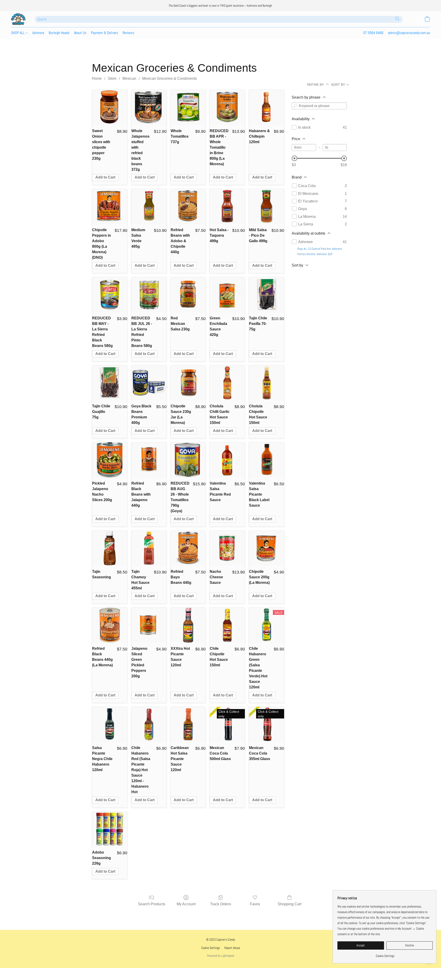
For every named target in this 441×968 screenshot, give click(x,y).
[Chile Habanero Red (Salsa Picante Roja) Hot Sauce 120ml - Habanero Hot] (149, 724)
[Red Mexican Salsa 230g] (188, 294)
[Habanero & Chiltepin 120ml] (266, 107)
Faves (255, 904)
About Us (80, 32)
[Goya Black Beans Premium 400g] (149, 382)
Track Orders (220, 904)
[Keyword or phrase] (295, 105)
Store (112, 78)
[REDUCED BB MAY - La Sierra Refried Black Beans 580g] (109, 294)
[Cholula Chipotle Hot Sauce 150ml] (266, 382)
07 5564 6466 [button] (373, 32)
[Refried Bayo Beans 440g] (188, 548)
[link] (385, 954)
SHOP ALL (18, 32)
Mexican (129, 78)
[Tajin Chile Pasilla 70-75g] (266, 294)
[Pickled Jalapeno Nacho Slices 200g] (109, 459)
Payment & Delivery (104, 32)
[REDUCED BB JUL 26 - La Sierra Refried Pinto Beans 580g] (149, 294)
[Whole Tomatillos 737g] (188, 107)
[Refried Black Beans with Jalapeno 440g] (149, 459)
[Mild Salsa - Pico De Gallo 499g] (266, 206)
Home (97, 78)
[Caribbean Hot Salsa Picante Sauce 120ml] (188, 724)
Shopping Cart (289, 904)
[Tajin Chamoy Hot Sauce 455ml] (149, 548)
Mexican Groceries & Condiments (169, 78)
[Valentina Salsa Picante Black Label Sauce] (266, 459)
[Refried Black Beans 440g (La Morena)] (109, 625)
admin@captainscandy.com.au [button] (409, 32)
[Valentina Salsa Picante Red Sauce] (227, 459)
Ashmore (38, 32)
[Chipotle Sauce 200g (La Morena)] (266, 548)
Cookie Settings (210, 948)
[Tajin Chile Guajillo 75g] (109, 382)
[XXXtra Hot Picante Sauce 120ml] (188, 625)
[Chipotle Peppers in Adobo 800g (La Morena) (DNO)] (109, 206)
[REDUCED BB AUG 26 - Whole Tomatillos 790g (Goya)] (188, 459)
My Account (186, 904)
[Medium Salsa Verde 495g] (149, 206)
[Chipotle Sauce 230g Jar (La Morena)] (188, 382)
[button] (18, 19)
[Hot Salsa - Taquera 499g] (227, 206)
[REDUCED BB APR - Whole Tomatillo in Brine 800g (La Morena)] (227, 107)
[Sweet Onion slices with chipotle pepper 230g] (109, 107)
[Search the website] (397, 19)
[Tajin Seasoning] (109, 548)
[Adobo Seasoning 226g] (109, 829)
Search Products (151, 904)
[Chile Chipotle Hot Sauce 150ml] (227, 625)
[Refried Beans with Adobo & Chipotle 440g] (188, 206)
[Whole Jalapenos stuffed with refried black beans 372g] (149, 107)
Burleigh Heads (59, 32)
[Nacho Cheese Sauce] (227, 548)
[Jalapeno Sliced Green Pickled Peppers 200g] (149, 625)
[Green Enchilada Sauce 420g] (227, 294)
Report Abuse (232, 948)
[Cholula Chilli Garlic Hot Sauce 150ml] (227, 382)
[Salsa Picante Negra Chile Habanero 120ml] (109, 724)
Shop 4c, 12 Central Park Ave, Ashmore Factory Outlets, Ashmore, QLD (319, 251)
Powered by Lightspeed (220, 956)
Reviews (128, 32)
